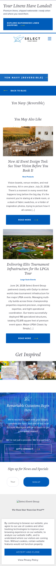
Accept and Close (28, 552)
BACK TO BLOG (18, 91)
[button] (9, 370)
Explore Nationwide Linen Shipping (23, 24)
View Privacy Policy (28, 560)
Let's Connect (24, 449)
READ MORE (24, 220)
